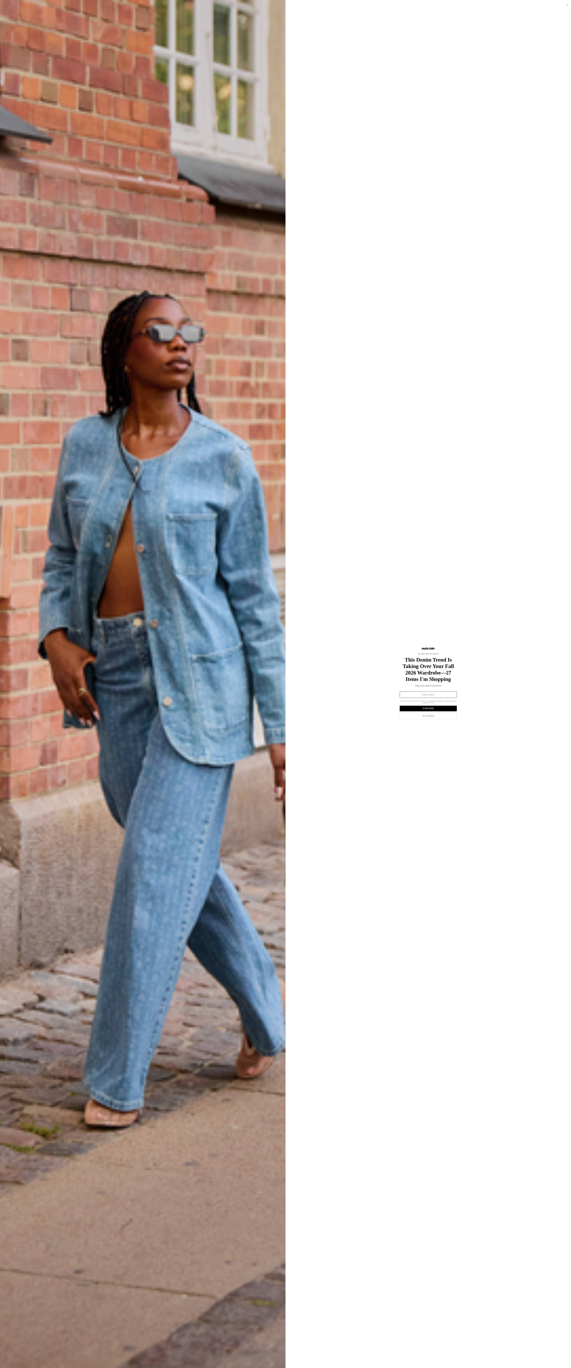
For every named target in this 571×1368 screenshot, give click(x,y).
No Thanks (428, 716)
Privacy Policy (449, 701)
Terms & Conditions (436, 701)
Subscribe (428, 708)
